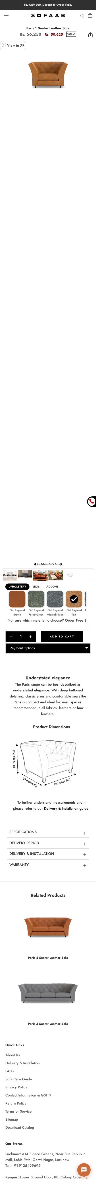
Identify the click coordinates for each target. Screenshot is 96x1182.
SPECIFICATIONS (23, 831)
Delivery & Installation (22, 1063)
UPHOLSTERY (17, 587)
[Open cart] (90, 15)
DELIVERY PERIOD (24, 842)
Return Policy (15, 1103)
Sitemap (11, 1119)
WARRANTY (19, 864)
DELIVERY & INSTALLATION (31, 853)
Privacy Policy (16, 1087)
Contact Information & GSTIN (28, 1095)
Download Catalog (19, 1127)
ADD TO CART (62, 637)
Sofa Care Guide (18, 1079)
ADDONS (52, 587)
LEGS (36, 587)
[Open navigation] (6, 15)
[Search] (82, 15)
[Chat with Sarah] (84, 1170)
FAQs (9, 1071)
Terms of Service (18, 1111)
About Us (12, 1055)
